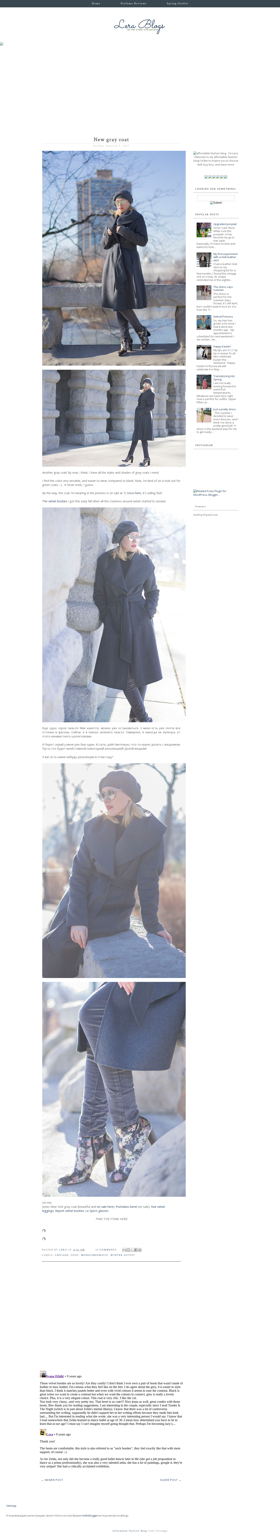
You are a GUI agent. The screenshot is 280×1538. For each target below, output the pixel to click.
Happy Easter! (222, 346)
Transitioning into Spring (224, 377)
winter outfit (122, 1255)
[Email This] (124, 1250)
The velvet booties (54, 501)
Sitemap (11, 1506)
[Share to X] (132, 1250)
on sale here (105, 1207)
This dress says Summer (223, 288)
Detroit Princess (223, 316)
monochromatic (94, 1255)
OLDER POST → (170, 1480)
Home (96, 3)
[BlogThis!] (128, 1250)
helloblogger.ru (91, 1515)
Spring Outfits (177, 3)
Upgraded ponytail (225, 224)
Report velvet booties (69, 1211)
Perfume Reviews (134, 3)
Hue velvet (158, 1207)
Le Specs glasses (96, 1211)
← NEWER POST (52, 1480)
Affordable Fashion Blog (130, 1531)
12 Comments (106, 1249)
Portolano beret (126, 1207)
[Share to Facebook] (136, 1250)
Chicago (62, 1255)
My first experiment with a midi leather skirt (225, 257)
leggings (48, 1211)
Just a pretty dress (224, 409)
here (138, 493)
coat (75, 1255)
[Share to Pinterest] (140, 1250)
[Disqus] (111, 1315)
